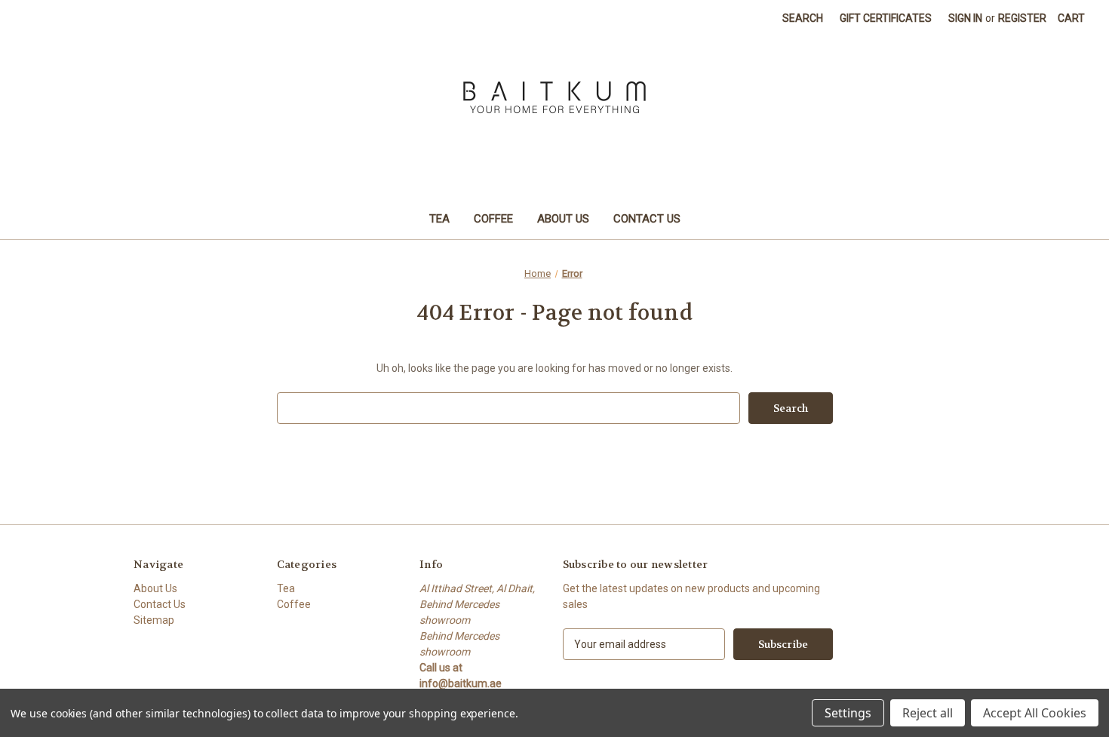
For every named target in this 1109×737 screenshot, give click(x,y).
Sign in (965, 18)
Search (802, 18)
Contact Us (646, 219)
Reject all (927, 713)
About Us (563, 219)
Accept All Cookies (1034, 713)
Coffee (493, 219)
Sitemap (154, 620)
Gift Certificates (886, 18)
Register (1022, 18)
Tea (439, 219)
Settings (848, 713)
